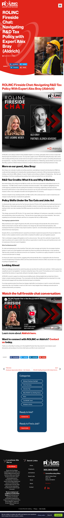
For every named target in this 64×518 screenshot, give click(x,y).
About (31, 480)
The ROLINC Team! (28, 400)
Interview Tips (26, 388)
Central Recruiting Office (53, 473)
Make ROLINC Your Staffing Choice (32, 392)
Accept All (58, 515)
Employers (31, 469)
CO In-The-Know (27, 385)
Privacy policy (41, 515)
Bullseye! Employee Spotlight (30, 381)
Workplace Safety (27, 404)
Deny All (49, 515)
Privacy (35, 509)
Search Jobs (31, 476)
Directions (48, 483)
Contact (31, 487)
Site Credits (42, 509)
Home (31, 465)
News (24, 396)
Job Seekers (31, 472)
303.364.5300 (51, 470)
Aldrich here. (29, 333)
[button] (60, 5)
